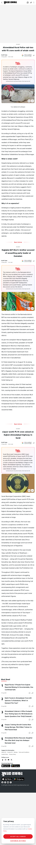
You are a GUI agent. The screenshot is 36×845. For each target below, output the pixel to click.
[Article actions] (34, 2)
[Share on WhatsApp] (28, 2)
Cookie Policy (4, 754)
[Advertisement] (18, 24)
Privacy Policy (12, 754)
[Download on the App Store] (5, 765)
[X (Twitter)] (11, 760)
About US (3, 752)
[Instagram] (5, 760)
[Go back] (2, 2)
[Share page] (31, 2)
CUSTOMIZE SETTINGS (18, 841)
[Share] (34, 55)
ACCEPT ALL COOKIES (18, 836)
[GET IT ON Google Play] (15, 765)
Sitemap (16, 752)
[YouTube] (8, 760)
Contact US (10, 752)
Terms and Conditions (24, 752)
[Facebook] (2, 760)
